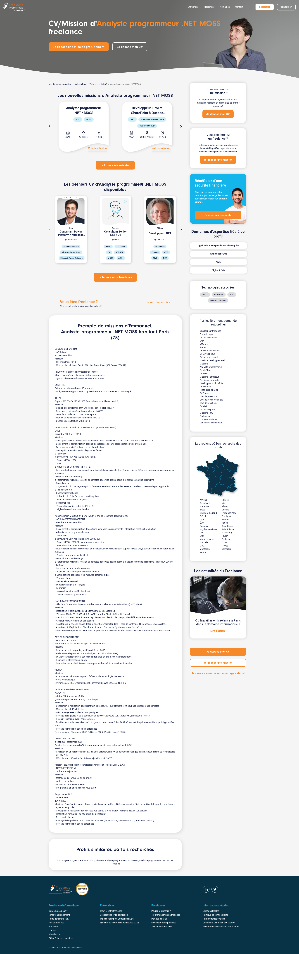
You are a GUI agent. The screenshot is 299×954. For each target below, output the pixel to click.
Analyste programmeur (211, 367)
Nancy (203, 552)
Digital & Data (80, 84)
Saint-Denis (227, 526)
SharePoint (218, 295)
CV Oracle (204, 393)
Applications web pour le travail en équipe (218, 245)
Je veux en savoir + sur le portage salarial (217, 673)
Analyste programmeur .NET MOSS (99, 332)
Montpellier (205, 549)
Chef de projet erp (208, 403)
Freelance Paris (229, 513)
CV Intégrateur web (209, 357)
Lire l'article (217, 630)
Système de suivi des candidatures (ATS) (119, 922)
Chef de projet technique (211, 399)
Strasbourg (227, 532)
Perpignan (227, 516)
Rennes (225, 519)
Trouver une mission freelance (165, 915)
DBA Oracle (205, 386)
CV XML (203, 406)
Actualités (225, 7)
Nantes (225, 500)
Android (203, 347)
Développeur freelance (210, 331)
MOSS (104, 84)
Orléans (225, 509)
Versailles (226, 549)
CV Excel (204, 373)
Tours (224, 542)
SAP (202, 341)
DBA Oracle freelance (210, 350)
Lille (201, 532)
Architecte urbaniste (209, 380)
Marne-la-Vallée (207, 539)
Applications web (218, 253)
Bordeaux (204, 506)
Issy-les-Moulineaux (209, 529)
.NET (232, 295)
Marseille (204, 542)
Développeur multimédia (211, 383)
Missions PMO (207, 413)
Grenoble (204, 526)
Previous (49, 126)
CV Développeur (207, 354)
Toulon (225, 536)
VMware (204, 344)
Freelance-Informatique (71, 948)
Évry (202, 523)
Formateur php (207, 334)
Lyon (202, 536)
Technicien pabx (207, 409)
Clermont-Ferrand (208, 513)
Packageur (205, 416)
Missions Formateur (209, 377)
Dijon (202, 519)
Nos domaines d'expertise (60, 84)
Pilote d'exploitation (209, 390)
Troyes (225, 545)
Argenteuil (204, 503)
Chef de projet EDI (208, 396)
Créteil (203, 516)
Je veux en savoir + (158, 302)
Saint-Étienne (228, 529)
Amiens (203, 500)
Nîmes (225, 506)
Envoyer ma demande (218, 215)
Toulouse (226, 539)
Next (181, 126)
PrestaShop (205, 370)
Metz (202, 545)
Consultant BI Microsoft (211, 422)
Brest (202, 509)
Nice (224, 503)
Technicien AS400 (208, 337)
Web (92, 84)
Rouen (225, 523)
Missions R (205, 363)
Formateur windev (208, 419)
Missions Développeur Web (212, 360)
